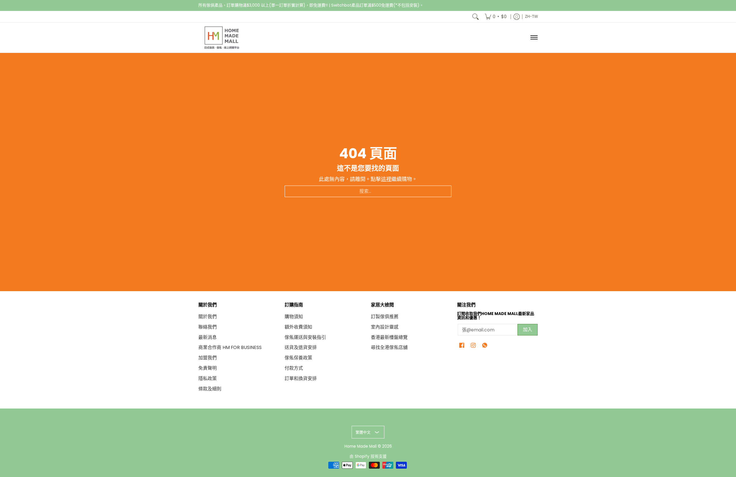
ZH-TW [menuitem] (531, 16)
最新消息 (207, 337)
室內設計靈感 (384, 327)
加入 (527, 329)
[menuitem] (495, 16)
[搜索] (475, 16)
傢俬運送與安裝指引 (305, 337)
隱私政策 (207, 378)
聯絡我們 (207, 327)
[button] (462, 345)
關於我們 (207, 316)
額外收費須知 (298, 327)
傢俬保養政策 (298, 357)
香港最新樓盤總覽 (389, 337)
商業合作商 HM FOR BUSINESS (230, 347)
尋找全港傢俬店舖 (389, 347)
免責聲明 (207, 368)
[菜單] (534, 38)
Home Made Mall (360, 446)
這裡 (386, 179)
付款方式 (294, 368)
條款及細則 (209, 389)
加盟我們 (207, 357)
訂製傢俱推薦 (384, 316)
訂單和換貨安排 (301, 378)
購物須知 (294, 316)
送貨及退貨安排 (301, 347)
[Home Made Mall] (221, 38)
